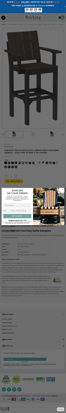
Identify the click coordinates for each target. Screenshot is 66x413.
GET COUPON (17, 216)
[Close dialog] (63, 189)
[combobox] (6, 211)
